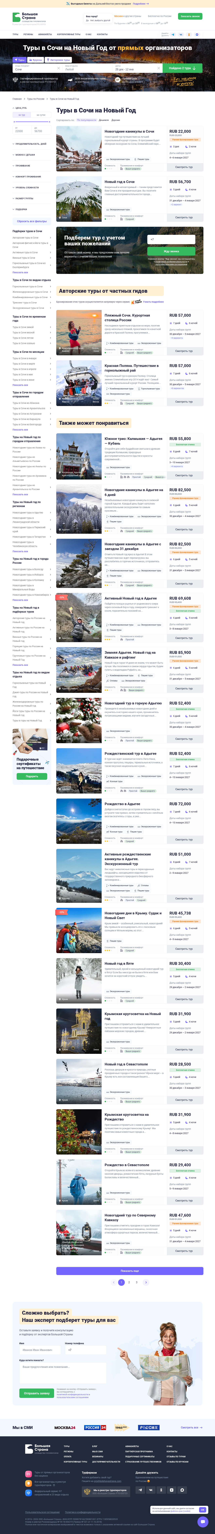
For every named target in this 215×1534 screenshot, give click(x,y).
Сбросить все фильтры (32, 221)
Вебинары (97, 1456)
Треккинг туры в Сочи (25, 302)
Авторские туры (60, 60)
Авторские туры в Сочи (25, 237)
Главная (17, 99)
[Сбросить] (58, 68)
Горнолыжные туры (150, 389)
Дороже (116, 120)
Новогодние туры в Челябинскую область (25, 544)
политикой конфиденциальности (73, 1394)
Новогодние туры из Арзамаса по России (29, 477)
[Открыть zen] (171, 1490)
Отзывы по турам (176, 1456)
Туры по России (36, 99)
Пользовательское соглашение (42, 1512)
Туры (15, 34)
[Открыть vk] (151, 1490)
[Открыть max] (182, 1490)
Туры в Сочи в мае (23, 374)
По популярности (86, 120)
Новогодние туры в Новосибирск (31, 594)
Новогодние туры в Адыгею (28, 512)
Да (87, 20)
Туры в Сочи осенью (24, 343)
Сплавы (113, 681)
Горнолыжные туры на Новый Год (29, 685)
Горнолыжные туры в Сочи (27, 286)
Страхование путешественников (143, 1462)
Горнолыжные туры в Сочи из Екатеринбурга (29, 265)
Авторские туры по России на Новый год (29, 620)
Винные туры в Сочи (24, 257)
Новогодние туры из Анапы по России (29, 468)
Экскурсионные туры (120, 159)
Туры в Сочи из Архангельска (29, 408)
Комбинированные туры (121, 343)
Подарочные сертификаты (139, 1456)
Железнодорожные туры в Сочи (30, 292)
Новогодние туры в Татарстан (29, 536)
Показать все (20, 272)
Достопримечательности (106, 1462)
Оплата (67, 1456)
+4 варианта (177, 338)
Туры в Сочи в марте (24, 363)
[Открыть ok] (161, 1490)
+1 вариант (176, 204)
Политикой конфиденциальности (171, 261)
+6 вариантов (177, 388)
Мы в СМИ (97, 1451)
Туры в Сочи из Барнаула (26, 419)
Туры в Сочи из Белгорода (27, 424)
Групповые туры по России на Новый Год (29, 657)
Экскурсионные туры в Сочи (28, 308)
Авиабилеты (45, 34)
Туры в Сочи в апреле (24, 369)
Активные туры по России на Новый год (29, 629)
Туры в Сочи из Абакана (26, 403)
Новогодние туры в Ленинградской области (26, 520)
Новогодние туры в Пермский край (29, 529)
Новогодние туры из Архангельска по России (26, 487)
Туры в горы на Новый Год (27, 720)
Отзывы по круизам (177, 1462)
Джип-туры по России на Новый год (30, 694)
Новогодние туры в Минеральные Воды (24, 587)
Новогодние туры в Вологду (28, 569)
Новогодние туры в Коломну (28, 580)
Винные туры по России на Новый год (27, 639)
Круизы (37, 60)
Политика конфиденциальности (82, 1512)
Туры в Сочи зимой (23, 327)
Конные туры (116, 781)
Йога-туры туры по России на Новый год (29, 713)
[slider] (14, 122)
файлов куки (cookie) (180, 1511)
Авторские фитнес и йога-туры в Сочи (30, 245)
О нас (89, 34)
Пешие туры (143, 159)
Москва (118, 16)
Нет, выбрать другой (100, 20)
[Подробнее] (54, 1485)
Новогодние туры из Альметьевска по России (26, 459)
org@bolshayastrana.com (107, 1481)
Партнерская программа (139, 1451)
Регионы (28, 34)
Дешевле (104, 120)
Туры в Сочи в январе (24, 358)
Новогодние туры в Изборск (28, 574)
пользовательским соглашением (171, 264)
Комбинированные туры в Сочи (30, 297)
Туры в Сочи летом (23, 338)
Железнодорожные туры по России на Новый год (28, 703)
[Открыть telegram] (140, 1490)
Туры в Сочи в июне (23, 379)
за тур (21, 114)
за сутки (41, 114)
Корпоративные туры (68, 34)
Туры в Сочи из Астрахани (27, 413)
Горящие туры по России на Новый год (28, 648)
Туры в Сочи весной (23, 332)
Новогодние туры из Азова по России (29, 449)
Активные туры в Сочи (25, 252)
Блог (94, 1446)
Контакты (102, 34)
